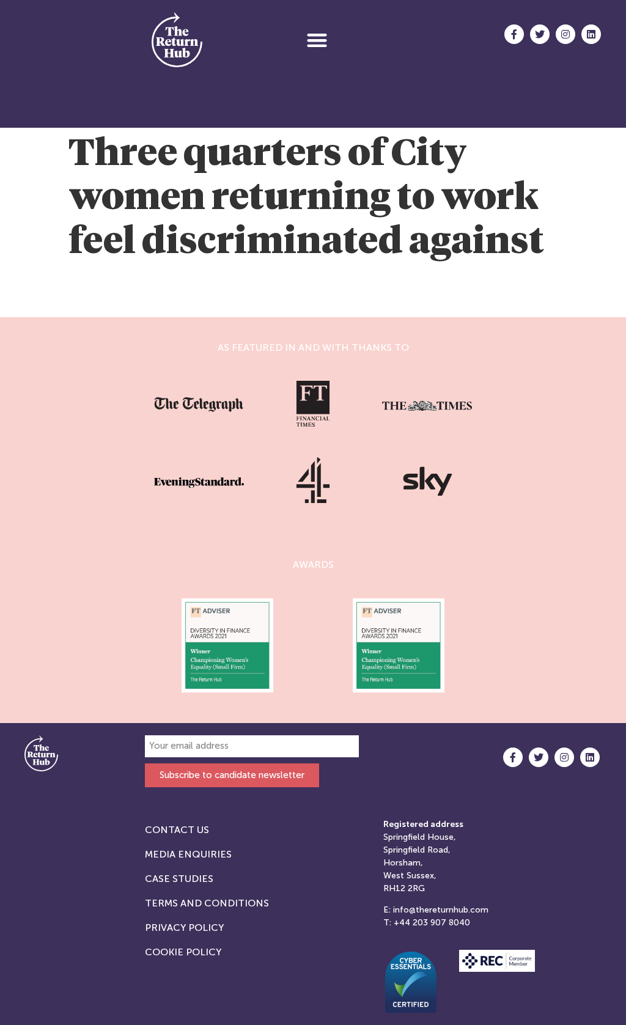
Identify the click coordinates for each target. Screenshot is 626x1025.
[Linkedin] (591, 34)
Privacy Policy (184, 927)
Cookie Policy (183, 952)
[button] (317, 40)
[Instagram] (565, 34)
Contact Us (177, 830)
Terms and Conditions (207, 903)
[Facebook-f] (514, 34)
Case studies (179, 878)
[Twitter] (540, 34)
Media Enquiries (188, 854)
